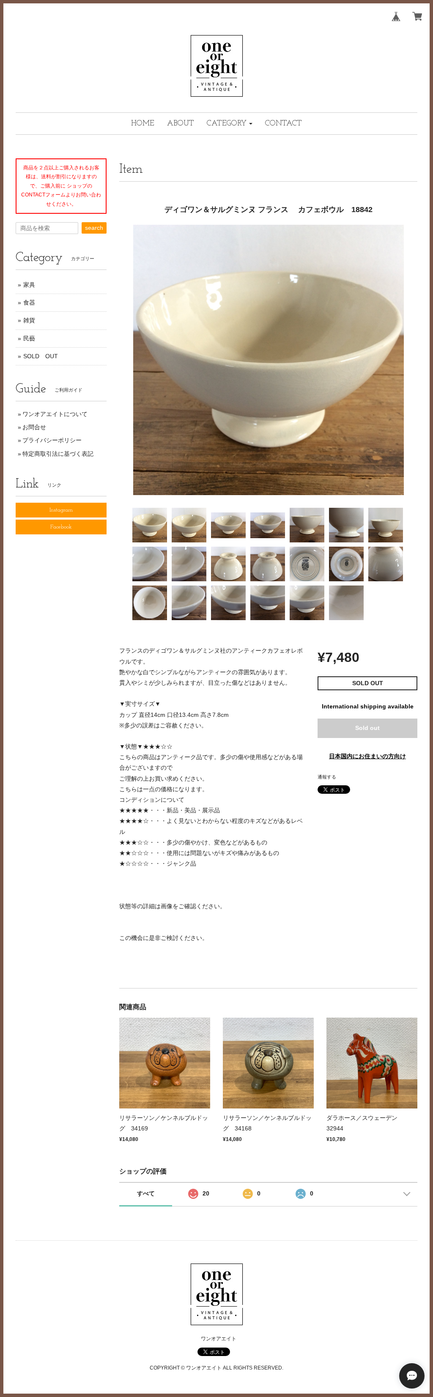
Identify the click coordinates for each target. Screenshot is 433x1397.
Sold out (367, 727)
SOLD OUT (40, 356)
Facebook (61, 527)
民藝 (29, 338)
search (94, 227)
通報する (327, 776)
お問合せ (34, 427)
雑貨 (29, 320)
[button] (229, 123)
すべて (146, 1193)
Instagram (61, 510)
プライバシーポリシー (52, 440)
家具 (29, 284)
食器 (29, 302)
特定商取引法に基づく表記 (57, 453)
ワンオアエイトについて (55, 414)
